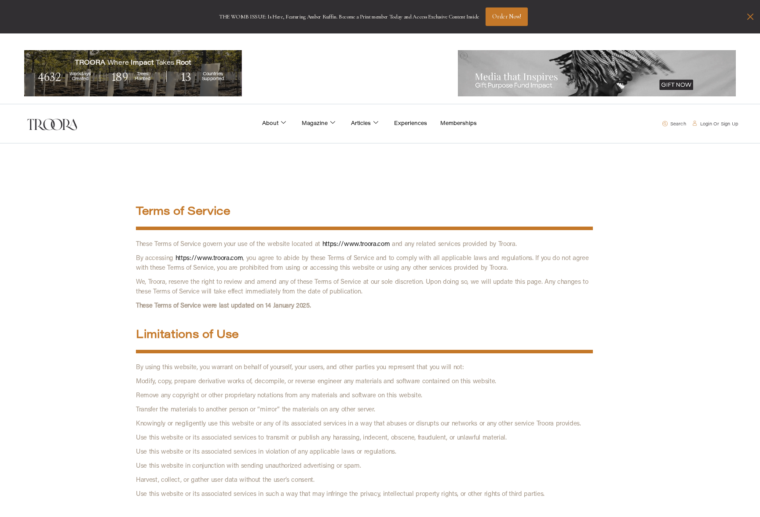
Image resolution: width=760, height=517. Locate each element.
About (270, 123)
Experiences (410, 123)
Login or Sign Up (719, 124)
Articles (361, 123)
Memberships (458, 123)
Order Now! (506, 16)
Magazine (315, 123)
